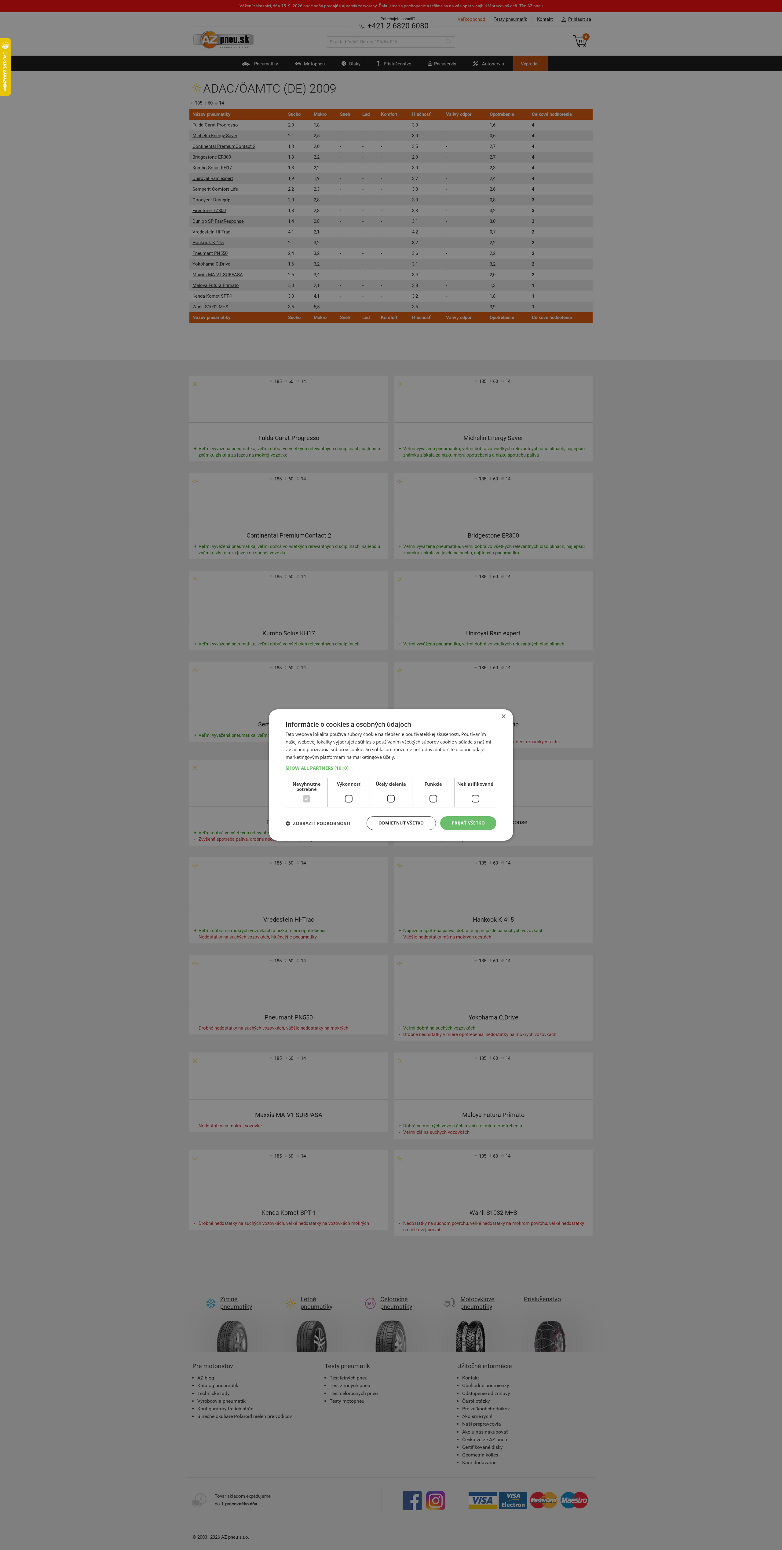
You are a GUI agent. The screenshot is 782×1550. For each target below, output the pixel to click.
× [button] (503, 716)
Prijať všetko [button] (468, 823)
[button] (391, 768)
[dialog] (391, 775)
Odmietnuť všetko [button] (401, 823)
